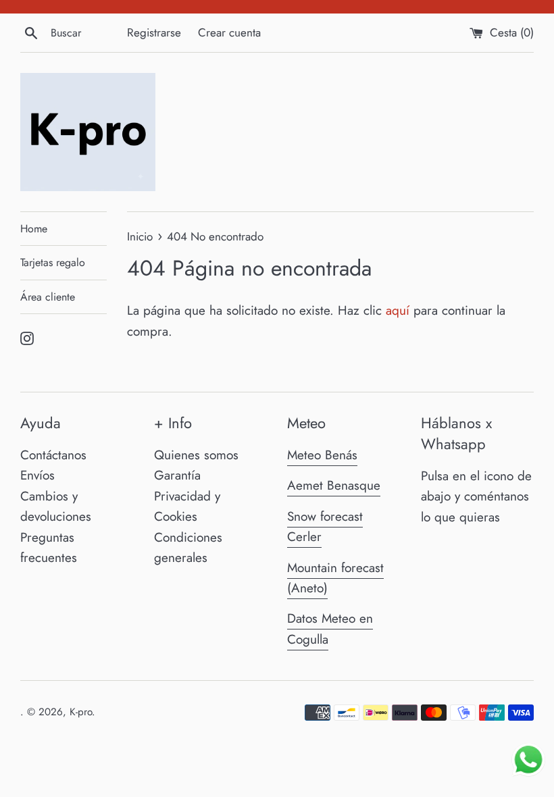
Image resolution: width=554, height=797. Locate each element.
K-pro (81, 711)
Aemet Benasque (333, 485)
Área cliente (47, 297)
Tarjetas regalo (52, 262)
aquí (397, 310)
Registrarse (154, 32)
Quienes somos (196, 455)
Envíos (37, 475)
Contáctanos (53, 455)
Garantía (177, 475)
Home (33, 228)
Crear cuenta (229, 32)
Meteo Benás (322, 455)
